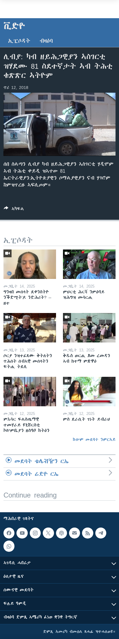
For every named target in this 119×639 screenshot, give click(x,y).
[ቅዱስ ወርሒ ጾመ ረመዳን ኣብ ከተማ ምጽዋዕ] (89, 327)
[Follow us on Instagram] (35, 533)
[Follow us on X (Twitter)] (48, 533)
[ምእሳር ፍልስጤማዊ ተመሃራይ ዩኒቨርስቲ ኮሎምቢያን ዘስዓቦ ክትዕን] (29, 391)
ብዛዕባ (46, 41)
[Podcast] (61, 533)
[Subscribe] (74, 533)
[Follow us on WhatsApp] (8, 546)
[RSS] (87, 533)
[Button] (14, 209)
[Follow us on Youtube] (21, 533)
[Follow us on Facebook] (8, 533)
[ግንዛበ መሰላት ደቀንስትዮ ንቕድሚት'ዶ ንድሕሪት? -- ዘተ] (29, 264)
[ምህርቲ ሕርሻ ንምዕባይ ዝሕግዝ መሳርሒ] (89, 264)
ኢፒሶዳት (19, 41)
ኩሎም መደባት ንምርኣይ (94, 439)
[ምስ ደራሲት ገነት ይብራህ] (89, 391)
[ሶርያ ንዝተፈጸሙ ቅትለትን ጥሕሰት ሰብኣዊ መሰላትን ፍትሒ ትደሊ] (29, 327)
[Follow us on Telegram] (100, 533)
